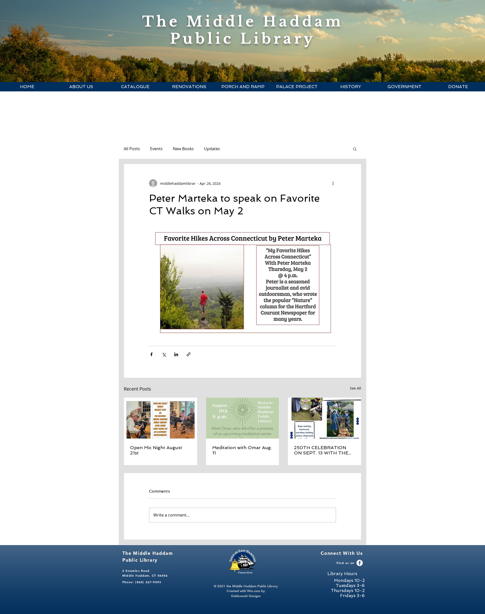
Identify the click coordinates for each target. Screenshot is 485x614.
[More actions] (333, 183)
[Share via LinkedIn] (176, 354)
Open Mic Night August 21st (156, 450)
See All (355, 388)
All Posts (132, 148)
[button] (81, 86)
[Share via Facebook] (151, 354)
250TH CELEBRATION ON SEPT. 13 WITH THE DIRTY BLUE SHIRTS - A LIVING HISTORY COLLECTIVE (322, 450)
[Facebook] (359, 563)
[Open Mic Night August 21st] (160, 418)
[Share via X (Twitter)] (163, 354)
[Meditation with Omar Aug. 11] (242, 418)
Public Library (243, 38)
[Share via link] (188, 354)
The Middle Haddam (243, 21)
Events (156, 148)
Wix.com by (256, 591)
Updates (212, 148)
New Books (183, 148)
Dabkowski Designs (246, 596)
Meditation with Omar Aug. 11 (242, 450)
